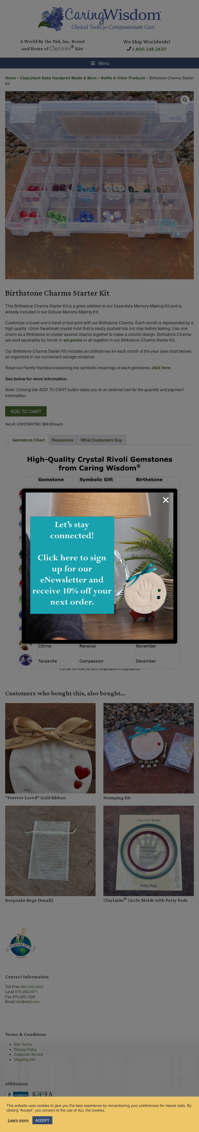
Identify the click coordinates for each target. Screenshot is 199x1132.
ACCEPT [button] (42, 1120)
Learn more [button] (18, 1120)
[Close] (166, 500)
